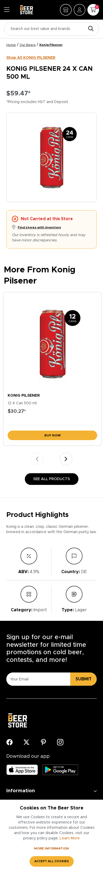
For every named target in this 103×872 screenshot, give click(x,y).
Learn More (70, 838)
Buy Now (52, 435)
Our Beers (28, 44)
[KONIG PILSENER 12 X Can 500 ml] (52, 341)
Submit (84, 679)
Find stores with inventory (39, 227)
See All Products (51, 479)
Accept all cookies (51, 861)
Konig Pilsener (51, 44)
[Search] (89, 29)
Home (11, 44)
